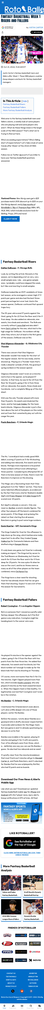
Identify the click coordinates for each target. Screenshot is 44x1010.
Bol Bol (12, 508)
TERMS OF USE (33, 986)
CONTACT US (11, 973)
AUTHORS (33, 983)
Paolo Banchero (8, 422)
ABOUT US (11, 983)
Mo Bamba (6, 700)
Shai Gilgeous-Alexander (12, 343)
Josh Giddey (22, 404)
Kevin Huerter (7, 526)
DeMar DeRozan (8, 268)
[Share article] (2, 32)
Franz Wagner (16, 496)
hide (25, 101)
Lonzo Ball (20, 325)
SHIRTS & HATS (11, 980)
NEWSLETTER (33, 976)
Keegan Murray (21, 544)
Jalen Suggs (31, 496)
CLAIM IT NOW (10, 219)
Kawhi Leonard (24, 682)
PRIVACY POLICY (11, 986)
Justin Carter (36, 27)
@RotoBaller (38, 32)
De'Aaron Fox (22, 571)
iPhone (33, 792)
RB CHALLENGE (33, 980)
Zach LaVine (11, 328)
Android (4, 795)
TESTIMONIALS (11, 976)
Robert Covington (9, 606)
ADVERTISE (33, 973)
